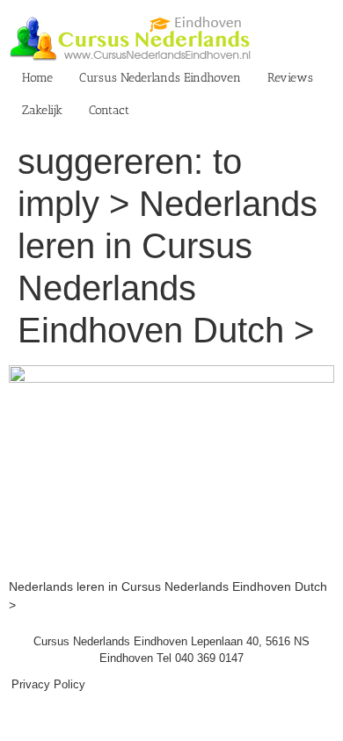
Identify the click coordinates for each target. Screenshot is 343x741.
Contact (109, 110)
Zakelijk (42, 110)
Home (37, 77)
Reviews (290, 77)
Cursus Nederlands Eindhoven (160, 77)
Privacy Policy (48, 684)
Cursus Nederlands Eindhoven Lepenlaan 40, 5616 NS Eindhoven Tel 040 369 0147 (171, 650)
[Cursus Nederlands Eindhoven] (171, 374)
